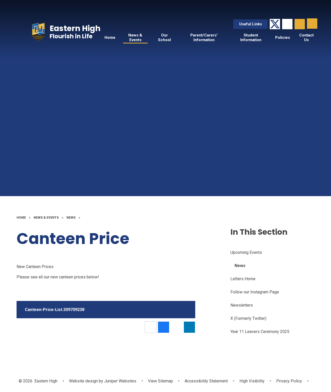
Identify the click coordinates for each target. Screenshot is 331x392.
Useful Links (250, 24)
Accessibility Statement (206, 381)
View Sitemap (160, 381)
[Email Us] (287, 24)
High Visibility (252, 381)
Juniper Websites (119, 381)
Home (21, 217)
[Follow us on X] (275, 24)
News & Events (46, 217)
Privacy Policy (289, 381)
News (71, 217)
